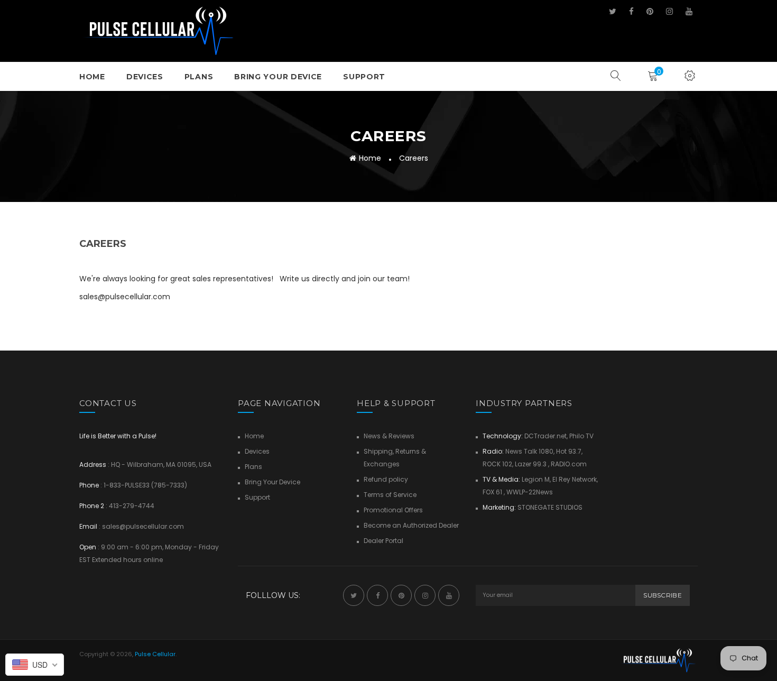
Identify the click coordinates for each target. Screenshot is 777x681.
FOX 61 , (494, 491)
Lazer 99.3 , (532, 463)
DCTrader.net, (546, 435)
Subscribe (662, 595)
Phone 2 (91, 505)
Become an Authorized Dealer (411, 525)
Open (87, 546)
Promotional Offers (393, 509)
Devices (144, 76)
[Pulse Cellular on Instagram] (669, 11)
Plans (199, 76)
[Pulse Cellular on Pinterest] (649, 11)
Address (92, 464)
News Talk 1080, (529, 451)
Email (88, 526)
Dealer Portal (383, 540)
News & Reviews (389, 435)
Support (364, 76)
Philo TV (581, 435)
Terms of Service (390, 494)
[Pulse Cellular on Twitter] (612, 11)
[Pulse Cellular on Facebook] (631, 11)
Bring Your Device (278, 76)
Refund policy (386, 479)
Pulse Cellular (155, 654)
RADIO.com (569, 463)
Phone (89, 485)
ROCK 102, (498, 463)
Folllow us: (273, 595)
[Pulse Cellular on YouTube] (689, 11)
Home (92, 76)
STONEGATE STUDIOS (549, 507)
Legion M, (537, 479)
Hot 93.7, (569, 451)
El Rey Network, (575, 479)
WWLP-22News (529, 491)
